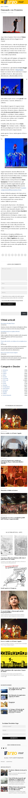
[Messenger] (6, 255)
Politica (5, 393)
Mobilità (5, 392)
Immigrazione (6, 387)
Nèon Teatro (19, 69)
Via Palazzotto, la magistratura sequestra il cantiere (17, 695)
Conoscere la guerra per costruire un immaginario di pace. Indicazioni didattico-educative (12, 462)
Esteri (4, 382)
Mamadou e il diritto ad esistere (9, 490)
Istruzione (5, 390)
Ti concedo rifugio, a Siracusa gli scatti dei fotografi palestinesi (12, 611)
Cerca (24, 313)
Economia (5, 378)
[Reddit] (22, 255)
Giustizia (5, 385)
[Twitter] (9, 255)
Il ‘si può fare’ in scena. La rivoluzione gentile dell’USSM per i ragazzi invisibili (13, 518)
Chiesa (4, 371)
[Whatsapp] (19, 255)
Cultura (4, 373)
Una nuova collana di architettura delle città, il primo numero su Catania (13, 558)
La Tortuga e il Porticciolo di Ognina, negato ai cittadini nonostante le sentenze (16, 711)
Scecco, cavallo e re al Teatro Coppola (11, 433)
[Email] (25, 255)
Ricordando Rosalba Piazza (8, 323)
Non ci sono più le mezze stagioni (9, 352)
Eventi (6, 6)
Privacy (3, 761)
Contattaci (9, 761)
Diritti (4, 375)
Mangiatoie (12, 702)
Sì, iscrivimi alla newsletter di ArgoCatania (12, 300)
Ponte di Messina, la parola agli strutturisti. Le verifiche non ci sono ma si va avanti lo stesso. (17, 779)
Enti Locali (5, 380)
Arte (2, 6)
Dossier (5, 376)
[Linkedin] (15, 255)
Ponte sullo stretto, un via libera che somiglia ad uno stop (17, 688)
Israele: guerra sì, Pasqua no (8, 588)
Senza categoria (7, 395)
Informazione (6, 388)
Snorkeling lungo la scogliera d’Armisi (10, 331)
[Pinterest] (12, 255)
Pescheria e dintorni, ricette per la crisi (18, 770)
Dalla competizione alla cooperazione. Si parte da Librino (13, 670)
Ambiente (5, 370)
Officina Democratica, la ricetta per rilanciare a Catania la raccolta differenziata (17, 788)
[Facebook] (3, 255)
